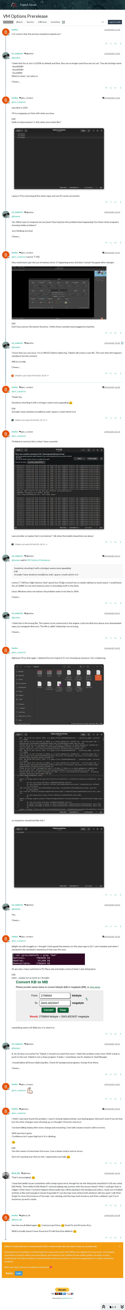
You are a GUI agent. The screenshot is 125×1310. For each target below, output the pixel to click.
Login (18, 1273)
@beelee (30, 53)
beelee (15, 30)
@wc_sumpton (27, 98)
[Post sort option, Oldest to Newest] (102, 22)
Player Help (8, 22)
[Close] (119, 1246)
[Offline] (7, 55)
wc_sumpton (17, 53)
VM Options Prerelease (38, 560)
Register (9, 1273)
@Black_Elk (25, 1215)
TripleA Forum (28, 4)
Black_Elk (16, 1173)
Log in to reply (115, 22)
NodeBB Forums (67, 1298)
